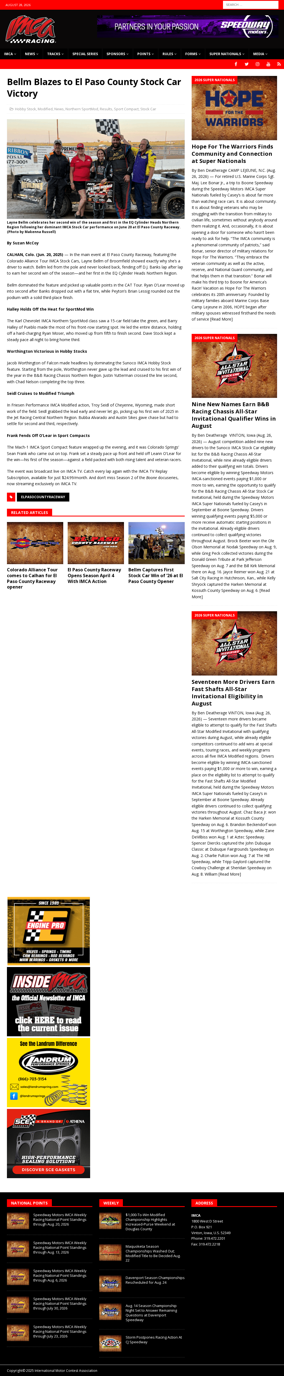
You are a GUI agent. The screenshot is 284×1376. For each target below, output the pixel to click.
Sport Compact (126, 108)
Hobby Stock (25, 108)
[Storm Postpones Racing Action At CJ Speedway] (110, 1343)
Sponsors (115, 54)
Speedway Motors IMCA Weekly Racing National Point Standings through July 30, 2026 (60, 1303)
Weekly (111, 1203)
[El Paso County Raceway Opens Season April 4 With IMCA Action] (96, 543)
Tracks (53, 54)
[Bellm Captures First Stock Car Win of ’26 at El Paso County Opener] (156, 543)
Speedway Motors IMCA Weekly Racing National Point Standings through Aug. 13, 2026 (60, 1247)
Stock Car (148, 108)
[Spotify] (279, 64)
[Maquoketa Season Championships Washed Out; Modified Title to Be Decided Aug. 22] (110, 1252)
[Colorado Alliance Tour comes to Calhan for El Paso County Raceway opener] (35, 543)
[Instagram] (257, 64)
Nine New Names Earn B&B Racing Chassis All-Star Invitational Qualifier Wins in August (234, 414)
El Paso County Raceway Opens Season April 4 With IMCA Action (94, 575)
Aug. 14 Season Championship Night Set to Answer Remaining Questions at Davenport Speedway (151, 1312)
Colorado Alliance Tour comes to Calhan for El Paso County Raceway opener (32, 578)
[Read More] (221, 319)
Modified (45, 108)
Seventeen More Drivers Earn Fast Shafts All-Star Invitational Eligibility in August (233, 692)
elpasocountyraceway (43, 497)
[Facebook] (236, 64)
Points (143, 54)
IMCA (8, 54)
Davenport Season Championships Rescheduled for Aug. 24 (155, 1280)
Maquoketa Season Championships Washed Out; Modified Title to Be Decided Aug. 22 (153, 1253)
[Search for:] (250, 4)
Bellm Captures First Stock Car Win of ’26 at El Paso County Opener (155, 575)
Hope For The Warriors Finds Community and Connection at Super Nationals (232, 154)
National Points (29, 1203)
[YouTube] (268, 64)
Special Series (85, 54)
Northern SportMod (81, 108)
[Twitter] (247, 64)
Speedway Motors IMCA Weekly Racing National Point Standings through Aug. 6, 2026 (60, 1275)
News (30, 54)
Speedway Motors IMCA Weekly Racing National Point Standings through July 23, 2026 (60, 1331)
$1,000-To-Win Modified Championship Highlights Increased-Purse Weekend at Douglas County (150, 1221)
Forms (191, 54)
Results (106, 108)
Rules (168, 54)
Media (258, 54)
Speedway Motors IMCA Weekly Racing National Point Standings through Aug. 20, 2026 (60, 1219)
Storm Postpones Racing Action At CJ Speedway (154, 1339)
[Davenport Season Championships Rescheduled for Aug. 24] (110, 1283)
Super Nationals (225, 54)
